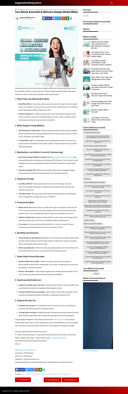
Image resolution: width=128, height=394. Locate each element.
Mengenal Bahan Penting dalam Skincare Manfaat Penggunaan (98, 227)
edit (35, 374)
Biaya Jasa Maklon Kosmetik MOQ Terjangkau (98, 150)
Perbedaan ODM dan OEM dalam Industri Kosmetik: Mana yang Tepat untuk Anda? (102, 71)
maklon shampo (89, 220)
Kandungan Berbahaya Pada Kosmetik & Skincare (98, 196)
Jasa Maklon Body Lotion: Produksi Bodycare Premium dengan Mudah (101, 54)
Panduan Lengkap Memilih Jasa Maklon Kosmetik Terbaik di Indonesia (102, 87)
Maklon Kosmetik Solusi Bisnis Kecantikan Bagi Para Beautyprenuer (97, 216)
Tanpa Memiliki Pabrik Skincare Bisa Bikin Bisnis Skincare (98, 257)
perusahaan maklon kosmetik (63, 157)
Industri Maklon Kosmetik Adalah (94, 182)
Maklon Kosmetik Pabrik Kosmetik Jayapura (98, 211)
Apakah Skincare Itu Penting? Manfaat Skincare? (98, 141)
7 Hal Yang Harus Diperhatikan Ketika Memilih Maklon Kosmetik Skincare (98, 136)
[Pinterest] (63, 18)
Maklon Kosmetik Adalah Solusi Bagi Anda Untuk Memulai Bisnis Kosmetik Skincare (97, 206)
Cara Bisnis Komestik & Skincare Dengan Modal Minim (55, 374)
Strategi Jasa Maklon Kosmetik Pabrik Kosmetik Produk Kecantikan (98, 252)
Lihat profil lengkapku (90, 351)
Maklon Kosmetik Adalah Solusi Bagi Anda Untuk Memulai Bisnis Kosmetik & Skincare (100, 45)
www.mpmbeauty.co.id (58, 338)
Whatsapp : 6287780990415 (26, 350)
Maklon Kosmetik (24, 391)
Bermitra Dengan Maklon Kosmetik (95, 146)
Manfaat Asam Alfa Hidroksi (93, 224)
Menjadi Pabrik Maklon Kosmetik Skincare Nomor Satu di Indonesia (97, 232)
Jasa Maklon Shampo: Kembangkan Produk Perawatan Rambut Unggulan (101, 63)
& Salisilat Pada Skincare (92, 132)
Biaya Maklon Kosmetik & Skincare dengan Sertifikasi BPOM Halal (97, 155)
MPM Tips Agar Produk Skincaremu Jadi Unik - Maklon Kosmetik (98, 237)
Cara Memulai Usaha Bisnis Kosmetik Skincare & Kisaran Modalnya (98, 169)
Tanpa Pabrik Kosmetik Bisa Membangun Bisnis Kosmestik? (98, 262)
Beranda (86, 16)
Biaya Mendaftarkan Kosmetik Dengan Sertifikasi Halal (98, 159)
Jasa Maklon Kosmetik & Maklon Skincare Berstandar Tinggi (101, 120)
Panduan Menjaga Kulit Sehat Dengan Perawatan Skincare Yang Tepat (101, 104)
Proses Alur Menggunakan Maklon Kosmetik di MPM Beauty (98, 247)
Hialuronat (87, 179)
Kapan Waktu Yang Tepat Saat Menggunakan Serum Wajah (101, 78)
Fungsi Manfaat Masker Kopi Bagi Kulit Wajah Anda (98, 174)
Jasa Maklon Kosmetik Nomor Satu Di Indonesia (98, 191)
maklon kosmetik (59, 319)
